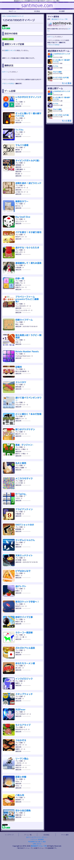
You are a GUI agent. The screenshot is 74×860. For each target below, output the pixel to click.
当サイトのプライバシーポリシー (37, 837)
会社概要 (62, 11)
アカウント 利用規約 (37, 839)
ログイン (5, 72)
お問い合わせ (37, 844)
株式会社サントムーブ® (59, 19)
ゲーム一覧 (28, 835)
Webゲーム (12, 11)
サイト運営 (65, 835)
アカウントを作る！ (8, 83)
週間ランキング (10, 50)
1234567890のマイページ (14, 16)
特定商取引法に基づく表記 (37, 842)
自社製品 (37, 11)
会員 (8, 39)
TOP (3, 16)
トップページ (9, 835)
